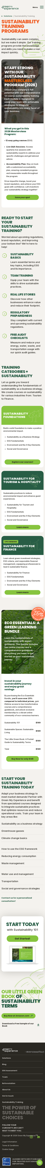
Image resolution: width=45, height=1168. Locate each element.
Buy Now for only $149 (22, 759)
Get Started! (22, 938)
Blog (4, 1064)
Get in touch (8, 1096)
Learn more (23, 527)
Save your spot (22, 197)
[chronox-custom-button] (40, 1163)
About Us (6, 1089)
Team (5, 1077)
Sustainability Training (12, 1102)
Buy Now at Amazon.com (16, 1015)
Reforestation (8, 1083)
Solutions (8, 16)
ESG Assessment (9, 1070)
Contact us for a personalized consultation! (16, 899)
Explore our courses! (22, 462)
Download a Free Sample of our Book (18, 1024)
